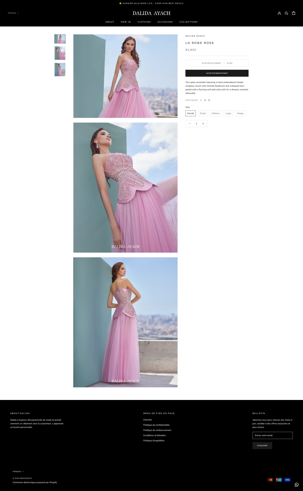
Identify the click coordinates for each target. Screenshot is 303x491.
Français (12, 13)
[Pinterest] (209, 100)
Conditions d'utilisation (154, 435)
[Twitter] (205, 100)
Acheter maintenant (217, 73)
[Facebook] (201, 100)
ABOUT (109, 22)
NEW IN (126, 22)
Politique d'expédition (153, 440)
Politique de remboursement (157, 430)
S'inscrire (262, 445)
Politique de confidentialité (156, 424)
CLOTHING (144, 22)
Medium (216, 113)
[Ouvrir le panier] (293, 13)
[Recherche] (286, 13)
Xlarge (240, 113)
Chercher (147, 419)
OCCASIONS (165, 22)
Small (203, 113)
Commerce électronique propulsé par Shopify (35, 482)
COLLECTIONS (188, 22)
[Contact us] (296, 484)
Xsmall (190, 113)
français (17, 471)
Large (228, 113)
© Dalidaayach (22, 478)
